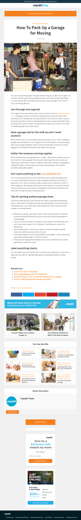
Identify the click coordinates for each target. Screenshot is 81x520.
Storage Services (59, 517)
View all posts (12, 412)
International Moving (36, 517)
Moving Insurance (71, 517)
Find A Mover (40, 422)
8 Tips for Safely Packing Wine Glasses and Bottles (32, 279)
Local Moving (9, 517)
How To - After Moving (63, 363)
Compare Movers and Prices (40, 13)
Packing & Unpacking (40, 23)
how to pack (16, 288)
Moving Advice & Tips (63, 351)
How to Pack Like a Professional (26, 272)
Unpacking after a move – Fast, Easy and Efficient (65, 368)
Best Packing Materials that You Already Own (30, 274)
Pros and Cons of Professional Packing (28, 366)
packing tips (27, 288)
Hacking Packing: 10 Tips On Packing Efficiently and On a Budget (37, 277)
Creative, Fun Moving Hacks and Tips (28, 354)
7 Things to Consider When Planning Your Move (65, 356)
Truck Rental (48, 517)
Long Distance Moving (21, 517)
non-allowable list (51, 173)
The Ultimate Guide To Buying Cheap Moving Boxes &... (29, 380)
